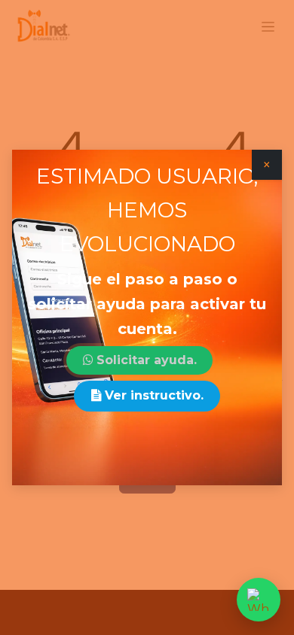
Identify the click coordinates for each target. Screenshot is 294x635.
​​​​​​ (146, 360)
